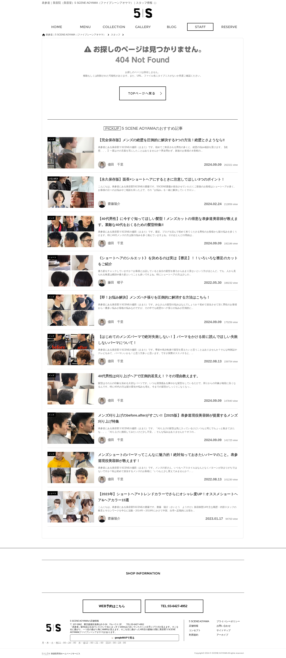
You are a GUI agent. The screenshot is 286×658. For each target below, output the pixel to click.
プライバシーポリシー (228, 621)
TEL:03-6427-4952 (174, 606)
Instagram (143, 583)
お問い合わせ (224, 626)
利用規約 (193, 634)
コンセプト (195, 630)
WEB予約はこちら (112, 606)
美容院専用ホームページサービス (65, 654)
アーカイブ (222, 634)
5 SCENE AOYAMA (199, 621)
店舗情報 (193, 626)
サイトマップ (224, 630)
